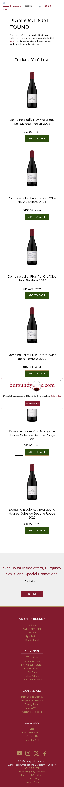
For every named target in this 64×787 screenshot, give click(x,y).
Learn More (32, 403)
